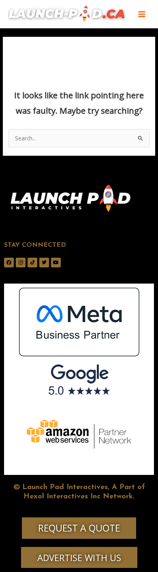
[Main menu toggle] (142, 14)
